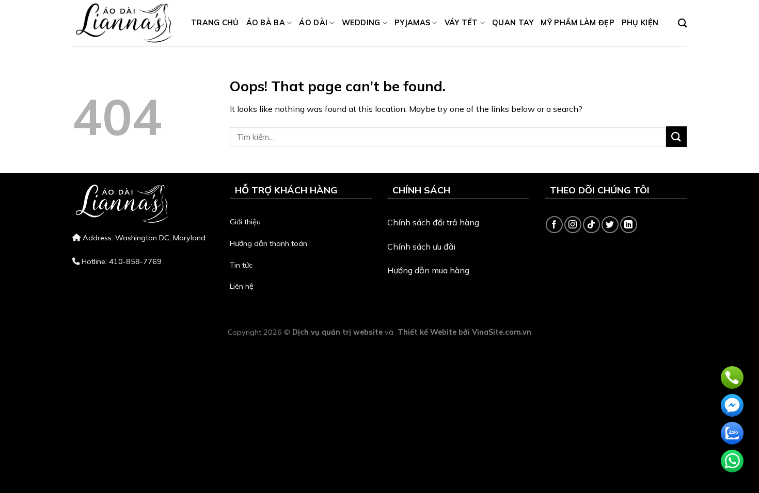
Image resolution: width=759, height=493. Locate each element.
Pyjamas (412, 22)
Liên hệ (242, 286)
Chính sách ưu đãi (421, 246)
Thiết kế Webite (427, 332)
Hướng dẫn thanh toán (268, 243)
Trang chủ (215, 22)
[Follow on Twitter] (610, 224)
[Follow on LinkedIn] (628, 224)
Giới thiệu (245, 221)
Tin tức (241, 265)
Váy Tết (461, 22)
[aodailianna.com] (124, 23)
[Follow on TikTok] (591, 224)
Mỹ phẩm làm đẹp (577, 22)
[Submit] (676, 136)
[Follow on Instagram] (572, 224)
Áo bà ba (265, 22)
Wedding (361, 22)
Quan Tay (512, 22)
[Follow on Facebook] (554, 224)
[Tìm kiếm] (682, 23)
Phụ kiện (640, 22)
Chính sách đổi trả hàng (433, 222)
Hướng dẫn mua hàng (428, 270)
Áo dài (313, 22)
